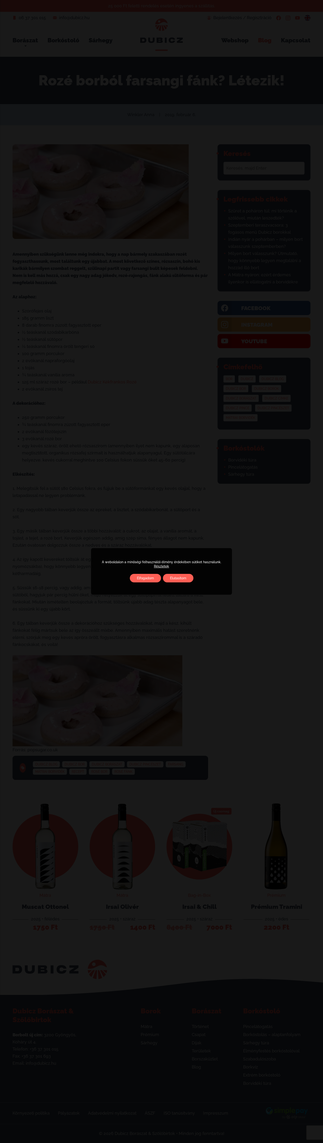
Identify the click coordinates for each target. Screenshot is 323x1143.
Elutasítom (178, 578)
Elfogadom (145, 578)
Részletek (161, 566)
